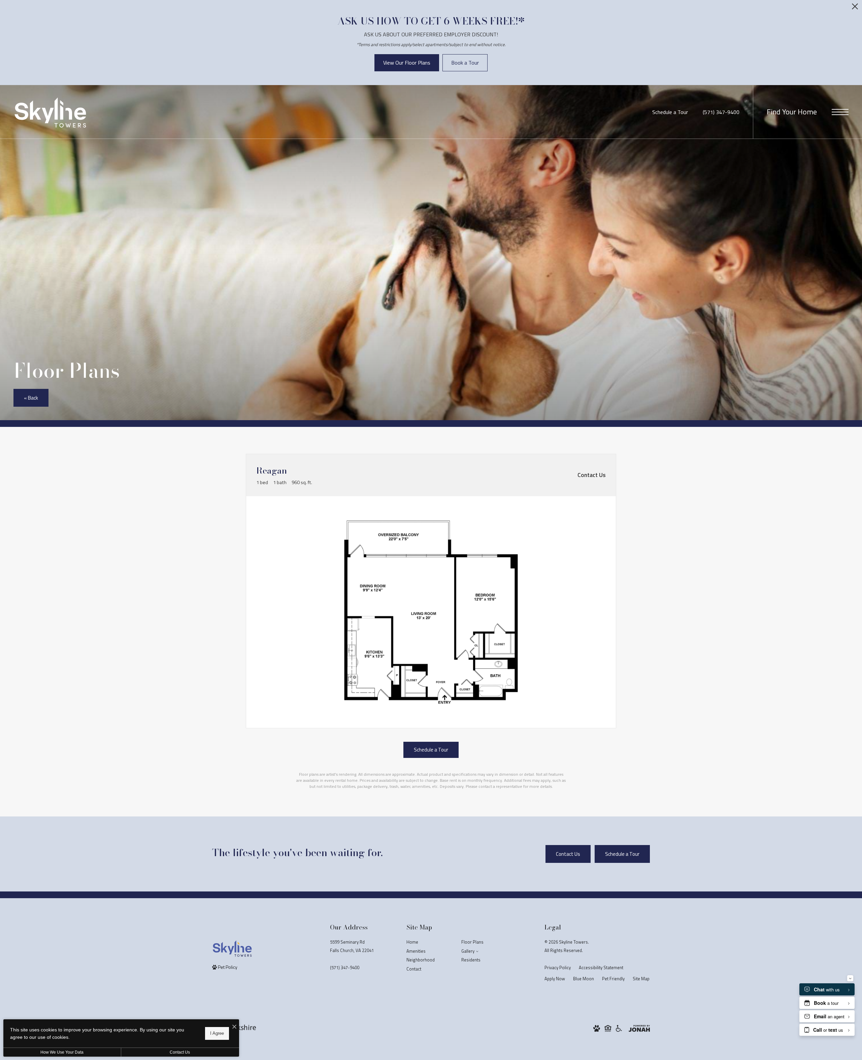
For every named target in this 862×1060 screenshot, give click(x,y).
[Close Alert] (855, 8)
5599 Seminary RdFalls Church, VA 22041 (352, 946)
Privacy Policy (557, 967)
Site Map (641, 978)
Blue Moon (583, 978)
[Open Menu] (840, 112)
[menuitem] (428, 942)
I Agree (217, 1033)
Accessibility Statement (601, 967)
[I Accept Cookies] (234, 1027)
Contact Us (180, 1052)
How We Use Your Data (62, 1052)
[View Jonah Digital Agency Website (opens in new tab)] (639, 1027)
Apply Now (554, 978)
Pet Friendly (613, 978)
